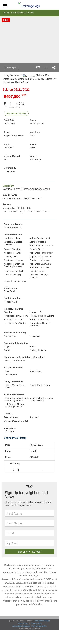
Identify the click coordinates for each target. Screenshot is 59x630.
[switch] (38, 68)
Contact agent (11, 68)
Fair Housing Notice (39, 626)
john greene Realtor (42, 621)
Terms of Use (22, 623)
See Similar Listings (16, 113)
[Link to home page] (29, 5)
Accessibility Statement (21, 626)
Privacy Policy (36, 623)
